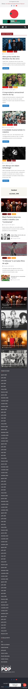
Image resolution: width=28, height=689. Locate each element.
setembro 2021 (4, 544)
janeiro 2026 (4, 395)
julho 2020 (3, 584)
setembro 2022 (4, 510)
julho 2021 (3, 550)
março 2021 (3, 561)
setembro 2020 (4, 579)
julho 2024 (3, 446)
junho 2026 (3, 380)
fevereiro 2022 (4, 530)
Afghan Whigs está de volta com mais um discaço (18, 235)
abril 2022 (3, 524)
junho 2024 (3, 449)
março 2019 (3, 630)
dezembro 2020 (4, 570)
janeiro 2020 (4, 602)
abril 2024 (3, 455)
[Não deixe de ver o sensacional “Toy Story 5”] (5, 278)
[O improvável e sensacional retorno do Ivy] (14, 79)
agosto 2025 (4, 409)
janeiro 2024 (4, 464)
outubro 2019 (4, 610)
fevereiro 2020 (4, 599)
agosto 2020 (4, 582)
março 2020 (3, 596)
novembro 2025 (4, 400)
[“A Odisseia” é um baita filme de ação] (14, 249)
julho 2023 (3, 481)
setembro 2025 (4, 406)
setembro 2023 (4, 475)
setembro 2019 (4, 613)
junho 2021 (3, 553)
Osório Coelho (4, 653)
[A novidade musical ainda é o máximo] (14, 117)
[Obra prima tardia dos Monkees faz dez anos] (14, 44)
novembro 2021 (4, 538)
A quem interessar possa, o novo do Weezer (13, 345)
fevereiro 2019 (4, 633)
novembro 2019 (4, 607)
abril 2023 (3, 489)
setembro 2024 (4, 441)
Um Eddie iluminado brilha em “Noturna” (15, 3)
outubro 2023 (4, 472)
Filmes (9, 257)
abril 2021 (3, 559)
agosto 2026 (4, 374)
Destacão (9, 160)
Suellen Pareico (4, 659)
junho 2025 (3, 415)
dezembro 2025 (4, 397)
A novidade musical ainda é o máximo (13, 131)
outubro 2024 (4, 438)
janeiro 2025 (4, 429)
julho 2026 (3, 377)
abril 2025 (3, 420)
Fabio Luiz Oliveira (5, 644)
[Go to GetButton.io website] (25, 687)
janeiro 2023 (4, 498)
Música (15, 51)
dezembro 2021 (4, 536)
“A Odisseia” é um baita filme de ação (13, 262)
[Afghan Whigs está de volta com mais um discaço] (5, 236)
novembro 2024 (4, 435)
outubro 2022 (4, 507)
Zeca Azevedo (4, 661)
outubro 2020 (4, 576)
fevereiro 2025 (4, 426)
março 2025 (3, 423)
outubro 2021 (4, 541)
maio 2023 (3, 487)
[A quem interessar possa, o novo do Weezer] (14, 339)
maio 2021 (3, 556)
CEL (13, 54)
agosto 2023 (4, 478)
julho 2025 (3, 412)
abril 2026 (3, 386)
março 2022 (3, 527)
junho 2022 (3, 518)
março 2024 (3, 458)
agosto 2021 (4, 547)
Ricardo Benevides (5, 656)
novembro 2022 (4, 504)
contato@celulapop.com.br (8, 672)
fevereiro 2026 (4, 392)
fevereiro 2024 (4, 461)
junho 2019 (3, 622)
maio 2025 (3, 418)
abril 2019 (3, 628)
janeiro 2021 (4, 567)
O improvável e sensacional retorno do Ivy (13, 93)
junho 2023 (3, 484)
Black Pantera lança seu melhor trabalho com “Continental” (11, 219)
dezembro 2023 (4, 467)
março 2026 (3, 389)
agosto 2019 (4, 616)
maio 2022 (3, 521)
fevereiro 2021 (4, 564)
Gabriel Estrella (4, 647)
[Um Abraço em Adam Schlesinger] (14, 153)
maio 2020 (3, 590)
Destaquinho (10, 51)
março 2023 (3, 492)
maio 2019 (3, 625)
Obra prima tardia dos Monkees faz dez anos (11, 57)
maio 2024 (3, 452)
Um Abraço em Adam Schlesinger (10, 166)
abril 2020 (3, 593)
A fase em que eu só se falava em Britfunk (13, 364)
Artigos (4, 51)
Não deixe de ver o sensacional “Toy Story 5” (18, 277)
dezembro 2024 (4, 432)
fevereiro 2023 (4, 495)
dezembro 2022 (4, 501)
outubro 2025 (4, 403)
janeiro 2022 (4, 533)
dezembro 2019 (4, 605)
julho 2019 (3, 619)
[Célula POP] (2, 27)
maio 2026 (3, 383)
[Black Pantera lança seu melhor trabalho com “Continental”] (14, 205)
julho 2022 (3, 515)
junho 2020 (3, 587)
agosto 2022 (4, 513)
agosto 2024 (4, 443)
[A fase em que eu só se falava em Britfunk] (14, 359)
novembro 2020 (4, 573)
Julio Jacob (3, 650)
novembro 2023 (4, 469)
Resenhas (15, 87)
